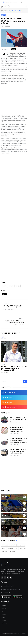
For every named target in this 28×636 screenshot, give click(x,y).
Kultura (4, 620)
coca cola (11, 286)
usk (16, 548)
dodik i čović (10, 548)
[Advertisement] (14, 99)
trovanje (17, 286)
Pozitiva (4, 614)
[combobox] (8, 381)
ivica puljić (12, 545)
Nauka (3, 617)
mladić (3, 548)
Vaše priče (4, 623)
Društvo (3, 15)
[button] (2, 337)
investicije (12, 551)
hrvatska (4, 286)
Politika (3, 364)
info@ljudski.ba (6, 592)
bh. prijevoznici (21, 545)
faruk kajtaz (4, 551)
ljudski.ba (13, 633)
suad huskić (22, 548)
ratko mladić (5, 545)
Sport (3, 611)
